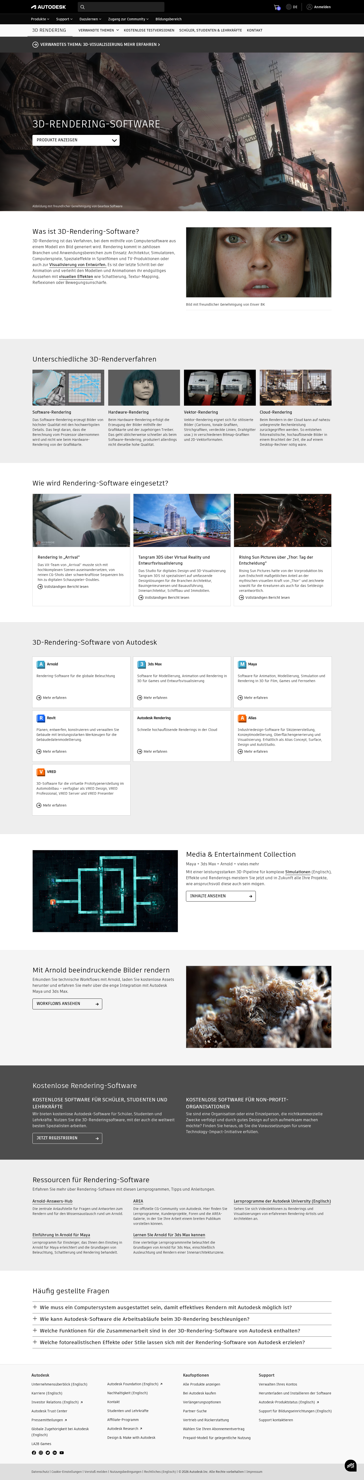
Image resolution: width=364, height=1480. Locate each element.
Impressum (254, 1472)
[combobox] (121, 7)
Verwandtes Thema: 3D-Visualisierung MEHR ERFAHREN (98, 44)
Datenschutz (40, 1472)
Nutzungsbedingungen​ (125, 1472)
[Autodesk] (48, 7)
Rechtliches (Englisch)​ (160, 1472)
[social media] (47, 1453)
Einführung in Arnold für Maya (61, 1235)
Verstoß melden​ (95, 1472)
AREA (138, 1201)
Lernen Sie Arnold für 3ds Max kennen (169, 1235)
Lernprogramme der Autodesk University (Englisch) (282, 1201)
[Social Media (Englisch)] (47, 1454)
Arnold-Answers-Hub (52, 1201)
